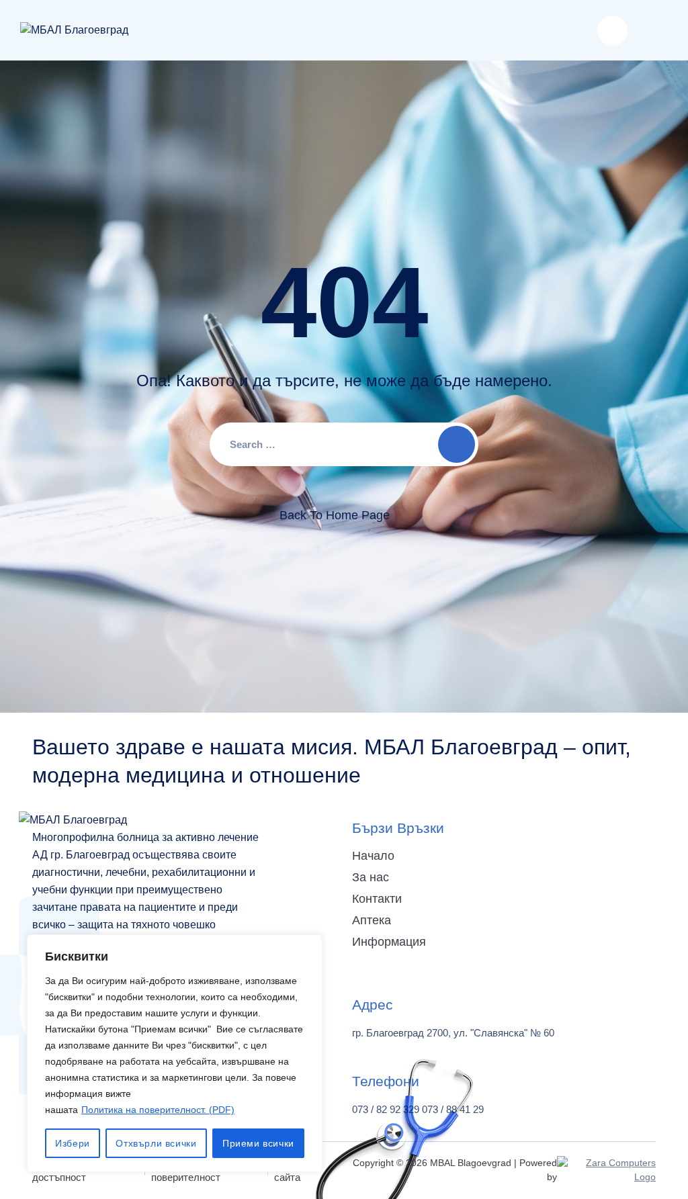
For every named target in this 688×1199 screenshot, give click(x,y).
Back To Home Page (335, 515)
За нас (370, 877)
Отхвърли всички (156, 1143)
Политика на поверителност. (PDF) (157, 1109)
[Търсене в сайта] (612, 30)
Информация (389, 941)
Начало (373, 855)
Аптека (371, 920)
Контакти (377, 898)
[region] (174, 1053)
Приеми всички (258, 1143)
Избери (72, 1143)
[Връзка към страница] (74, 30)
